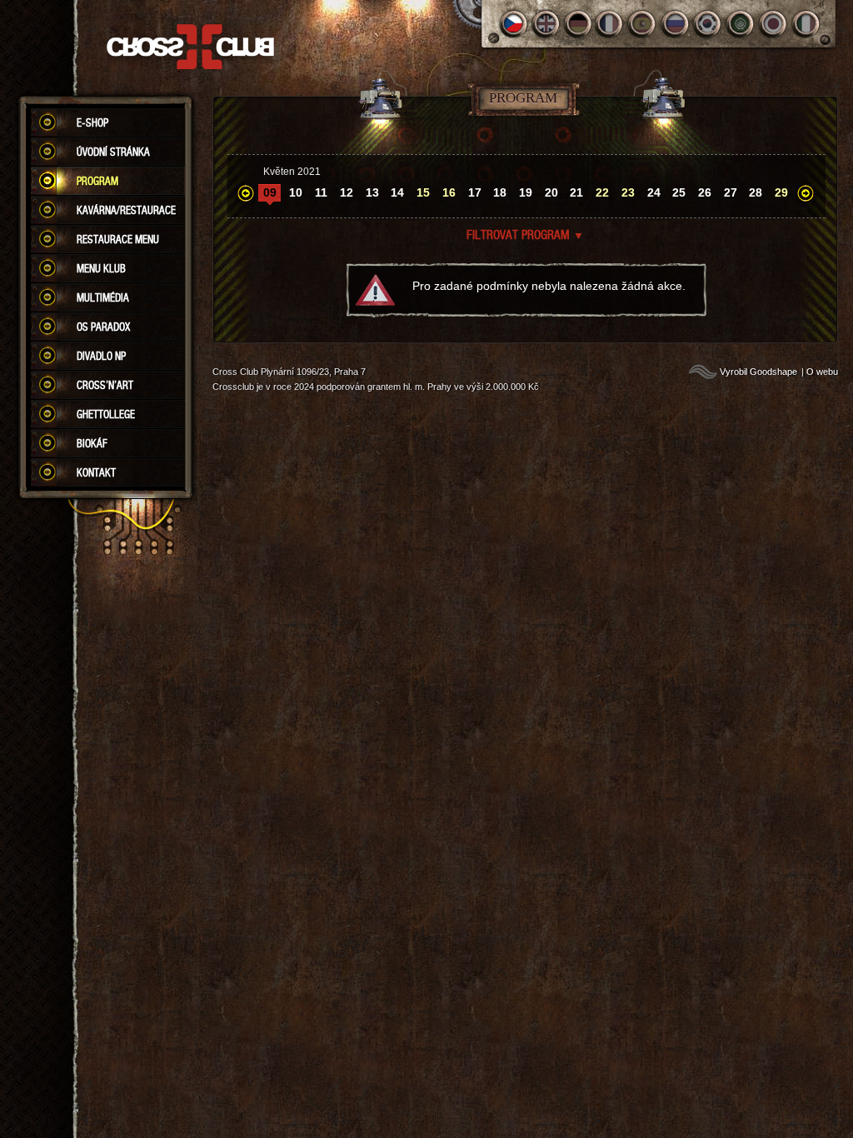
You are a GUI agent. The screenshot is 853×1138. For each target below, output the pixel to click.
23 (628, 192)
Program (97, 180)
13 (372, 192)
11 (321, 192)
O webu (822, 372)
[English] (546, 23)
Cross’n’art (105, 385)
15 (423, 192)
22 (602, 192)
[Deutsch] (578, 23)
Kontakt (96, 472)
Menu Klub (101, 268)
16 (449, 192)
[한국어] (708, 23)
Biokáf (92, 443)
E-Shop (92, 122)
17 (474, 192)
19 (525, 192)
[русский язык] (676, 23)
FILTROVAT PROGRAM (525, 234)
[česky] (513, 23)
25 (679, 192)
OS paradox (103, 326)
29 (781, 192)
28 (755, 192)
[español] (643, 23)
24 (654, 192)
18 (499, 192)
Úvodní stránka (113, 151)
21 (576, 192)
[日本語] (773, 23)
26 (704, 192)
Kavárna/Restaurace (126, 210)
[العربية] (741, 23)
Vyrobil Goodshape (758, 372)
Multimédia (103, 297)
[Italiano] (806, 23)
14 (397, 192)
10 (295, 192)
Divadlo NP (101, 355)
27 (730, 192)
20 (551, 192)
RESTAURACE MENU (118, 239)
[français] (611, 23)
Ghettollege (106, 414)
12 (346, 192)
